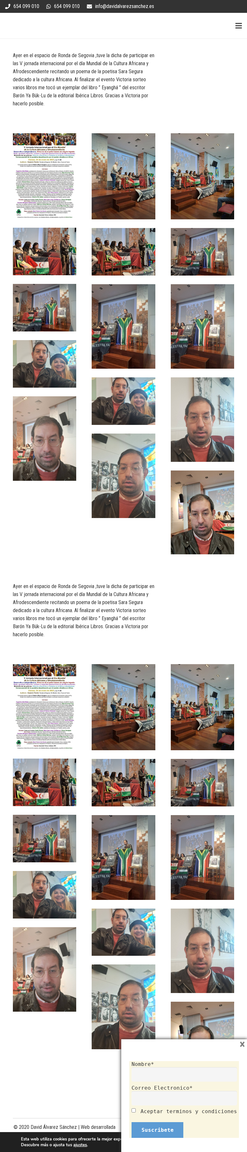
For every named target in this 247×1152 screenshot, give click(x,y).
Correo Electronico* (162, 1088)
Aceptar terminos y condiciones (189, 1111)
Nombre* (143, 1064)
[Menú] (238, 26)
